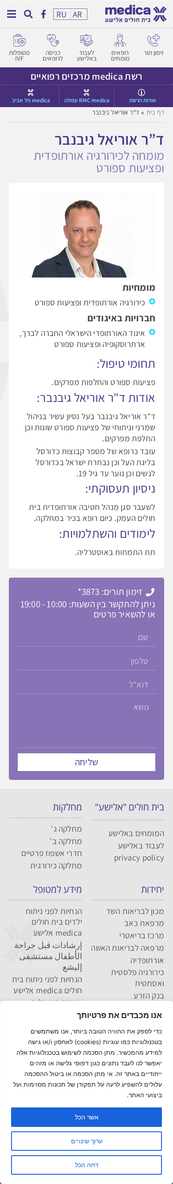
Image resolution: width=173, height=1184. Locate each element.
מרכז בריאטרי (141, 935)
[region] (86, 1092)
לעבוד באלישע (87, 55)
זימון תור (154, 52)
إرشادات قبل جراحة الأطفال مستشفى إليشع (48, 956)
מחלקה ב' (66, 841)
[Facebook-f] (43, 13)
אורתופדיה (147, 960)
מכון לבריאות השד (135, 911)
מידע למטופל (57, 889)
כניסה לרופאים (53, 55)
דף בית (155, 112)
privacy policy (139, 857)
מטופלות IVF (19, 55)
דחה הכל (86, 1165)
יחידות (152, 889)
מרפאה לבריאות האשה (127, 947)
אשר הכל (86, 1117)
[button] (28, 14)
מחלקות (67, 807)
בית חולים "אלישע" (129, 807)
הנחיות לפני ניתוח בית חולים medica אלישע (47, 984)
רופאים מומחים (120, 55)
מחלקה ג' (66, 828)
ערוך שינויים (86, 1141)
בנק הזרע (149, 995)
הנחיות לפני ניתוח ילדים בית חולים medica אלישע (54, 922)
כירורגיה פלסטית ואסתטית (137, 977)
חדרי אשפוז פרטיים (51, 853)
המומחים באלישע (136, 833)
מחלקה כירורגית (56, 865)
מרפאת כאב (144, 923)
